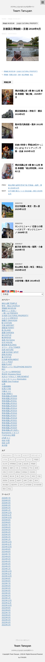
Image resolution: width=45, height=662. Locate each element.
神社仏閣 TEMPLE (9, 303)
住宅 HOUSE (7, 342)
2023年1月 (6, 598)
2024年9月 (6, 549)
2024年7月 (6, 554)
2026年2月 (6, 508)
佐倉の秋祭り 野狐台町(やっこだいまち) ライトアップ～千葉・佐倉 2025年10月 (29, 148)
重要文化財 (13, 75)
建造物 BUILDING (9, 345)
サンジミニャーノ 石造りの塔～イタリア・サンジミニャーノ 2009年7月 (29, 229)
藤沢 (30, 480)
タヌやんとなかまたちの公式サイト (22, 650)
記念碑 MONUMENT (10, 360)
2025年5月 (6, 530)
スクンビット (35, 455)
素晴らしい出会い (9, 311)
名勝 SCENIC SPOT (10, 352)
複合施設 (6, 485)
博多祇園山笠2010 (9, 399)
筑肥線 (5, 480)
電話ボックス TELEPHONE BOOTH (17, 367)
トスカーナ (20, 459)
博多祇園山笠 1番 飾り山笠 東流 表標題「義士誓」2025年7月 (29, 94)
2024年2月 (6, 566)
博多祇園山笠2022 (9, 423)
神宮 (33, 476)
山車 (3, 384)
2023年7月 (6, 583)
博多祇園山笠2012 (9, 403)
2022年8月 (6, 610)
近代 (21, 485)
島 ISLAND (6, 330)
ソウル (5, 459)
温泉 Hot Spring (8, 340)
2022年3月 (6, 622)
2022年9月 (6, 608)
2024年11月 (6, 544)
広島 (4, 472)
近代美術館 (37, 485)
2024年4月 (6, 561)
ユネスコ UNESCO (10, 318)
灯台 (27, 476)
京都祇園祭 (6, 386)
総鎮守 (19, 480)
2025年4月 (6, 532)
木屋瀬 (5, 476)
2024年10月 (7, 547)
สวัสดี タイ (6, 438)
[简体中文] (3, 291)
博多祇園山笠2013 (9, 406)
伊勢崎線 (13, 464)
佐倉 (19, 464)
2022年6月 (6, 615)
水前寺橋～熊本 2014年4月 (27, 281)
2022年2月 (6, 625)
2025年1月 (6, 539)
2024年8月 (6, 552)
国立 (31, 75)
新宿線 (24, 472)
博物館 (6, 75)
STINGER (23, 657)
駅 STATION (7, 323)
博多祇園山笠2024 (9, 428)
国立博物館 (25, 75)
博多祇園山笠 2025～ (10, 430)
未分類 (4, 445)
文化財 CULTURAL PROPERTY (27, 71)
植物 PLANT (7, 364)
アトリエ (17, 455)
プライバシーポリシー (22, 640)
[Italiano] (15, 291)
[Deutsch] (12, 291)
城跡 (11, 468)
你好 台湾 (6, 443)
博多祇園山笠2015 (9, 411)
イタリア (26, 455)
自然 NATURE (8, 350)
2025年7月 (6, 525)
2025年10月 (7, 518)
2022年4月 (6, 620)
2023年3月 (6, 593)
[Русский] (21, 291)
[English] (6, 291)
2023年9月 (6, 579)
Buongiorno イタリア (10, 433)
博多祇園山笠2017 (9, 416)
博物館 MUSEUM (9, 71)
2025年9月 (6, 520)
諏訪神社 (14, 485)
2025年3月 (6, 535)
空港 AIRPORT (8, 325)
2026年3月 (6, 505)
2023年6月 (6, 586)
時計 (3, 369)
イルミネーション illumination (14, 379)
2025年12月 (7, 513)
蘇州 (36, 480)
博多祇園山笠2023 (9, 425)
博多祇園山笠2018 (9, 418)
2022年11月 (6, 603)
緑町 (25, 480)
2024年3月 (6, 564)
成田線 (17, 472)
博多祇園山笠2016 (9, 413)
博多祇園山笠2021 (9, 421)
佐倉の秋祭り (7, 394)
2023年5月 (6, 588)
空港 (39, 476)
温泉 (22, 476)
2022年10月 (7, 605)
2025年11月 (6, 515)
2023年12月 (7, 571)
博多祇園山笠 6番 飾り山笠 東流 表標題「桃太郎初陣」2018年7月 (29, 168)
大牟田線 (24, 468)
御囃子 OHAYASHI (9, 320)
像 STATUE (6, 357)
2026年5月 (6, 500)
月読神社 (32, 472)
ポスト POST (7, 362)
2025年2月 (6, 537)
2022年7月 (6, 613)
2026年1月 (6, 510)
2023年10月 (7, 576)
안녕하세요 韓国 (8, 435)
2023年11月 (6, 574)
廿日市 (10, 472)
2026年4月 (6, 503)
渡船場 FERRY (8, 328)
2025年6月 (6, 527)
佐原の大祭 (6, 389)
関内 (4, 489)
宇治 (30, 468)
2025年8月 (6, 522)
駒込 (9, 489)
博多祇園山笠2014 (9, 408)
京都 (19, 75)
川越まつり (6, 391)
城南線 (5, 468)
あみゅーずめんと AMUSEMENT (15, 377)
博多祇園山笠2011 (9, 401)
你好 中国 (6, 440)
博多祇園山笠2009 (9, 396)
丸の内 (5, 464)
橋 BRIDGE (6, 338)
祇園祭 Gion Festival (10, 381)
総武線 (12, 480)
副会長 (26, 464)
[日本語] (18, 291)
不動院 (36, 459)
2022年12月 (7, 600)
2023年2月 (6, 596)
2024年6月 (6, 557)
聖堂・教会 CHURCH (11, 306)
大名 (16, 468)
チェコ (12, 459)
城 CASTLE (6, 335)
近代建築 (28, 485)
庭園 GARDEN (8, 333)
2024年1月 (6, 569)
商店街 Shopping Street (11, 374)
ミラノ (29, 459)
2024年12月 (7, 542)
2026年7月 (6, 498)
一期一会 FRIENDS (10, 313)
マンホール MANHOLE (11, 372)
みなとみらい (7, 455)
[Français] (9, 291)
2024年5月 (6, 559)
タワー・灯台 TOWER (11, 347)
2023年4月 (6, 591)
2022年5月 (6, 618)
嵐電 (36, 468)
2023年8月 (6, 581)
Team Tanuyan (22, 10)
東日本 (12, 476)
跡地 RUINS (7, 355)
